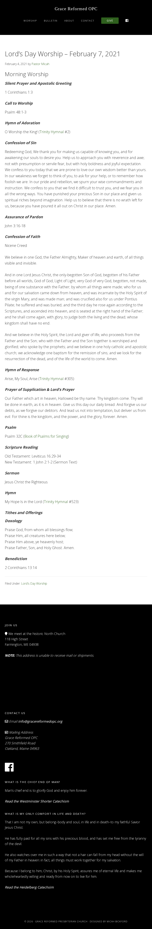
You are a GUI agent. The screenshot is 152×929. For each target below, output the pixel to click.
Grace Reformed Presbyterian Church (61, 921)
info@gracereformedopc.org (40, 721)
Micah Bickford (117, 921)
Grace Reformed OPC (76, 8)
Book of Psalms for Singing (46, 436)
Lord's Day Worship (34, 583)
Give (110, 20)
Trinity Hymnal (52, 131)
